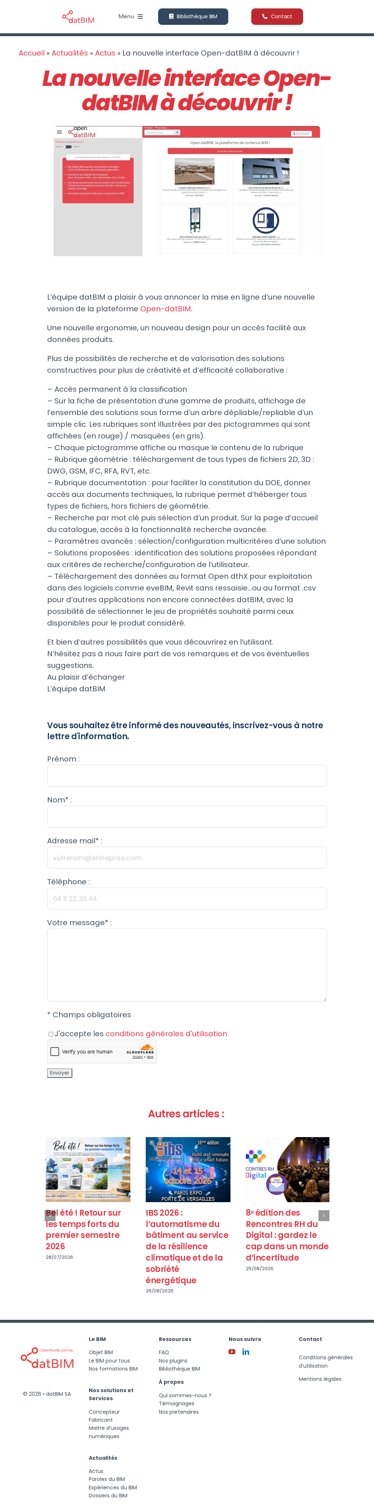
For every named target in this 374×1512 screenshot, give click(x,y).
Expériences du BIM (113, 1487)
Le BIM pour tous (109, 1360)
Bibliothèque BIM (179, 1368)
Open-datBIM (165, 309)
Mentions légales (320, 1379)
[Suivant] (323, 1215)
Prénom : (63, 759)
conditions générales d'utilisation (166, 1034)
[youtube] (232, 1351)
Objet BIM (101, 1352)
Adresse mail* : (74, 841)
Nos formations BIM (113, 1368)
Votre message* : (79, 923)
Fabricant (101, 1420)
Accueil (32, 53)
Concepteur (104, 1412)
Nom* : (59, 800)
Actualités (69, 53)
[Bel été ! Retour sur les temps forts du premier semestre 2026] (87, 1169)
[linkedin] (246, 1351)
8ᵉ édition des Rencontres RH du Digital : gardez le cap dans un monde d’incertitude (286, 1235)
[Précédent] (50, 1215)
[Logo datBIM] (47, 1334)
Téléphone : (68, 882)
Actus (105, 53)
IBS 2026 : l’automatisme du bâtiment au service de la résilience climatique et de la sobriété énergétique (186, 1246)
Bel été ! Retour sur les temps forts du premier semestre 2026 (82, 1229)
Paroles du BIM (107, 1479)
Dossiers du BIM (108, 1495)
